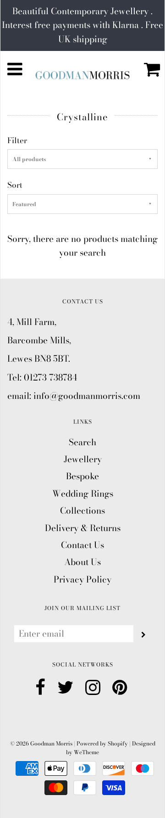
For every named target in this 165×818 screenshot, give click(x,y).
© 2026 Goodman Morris (41, 743)
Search (82, 442)
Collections (82, 510)
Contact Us (82, 545)
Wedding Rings (82, 493)
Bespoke (82, 476)
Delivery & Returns (83, 528)
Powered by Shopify (102, 743)
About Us (82, 562)
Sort (14, 185)
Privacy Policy (82, 579)
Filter (17, 140)
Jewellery (83, 459)
